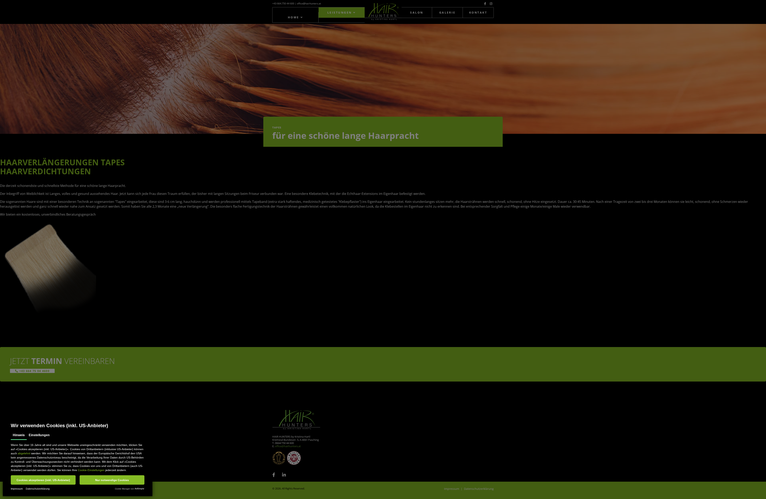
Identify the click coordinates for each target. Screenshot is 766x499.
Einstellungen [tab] (39, 435)
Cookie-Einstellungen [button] (91, 470)
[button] (43, 480)
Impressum (17, 488)
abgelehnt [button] (24, 453)
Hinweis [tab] (19, 435)
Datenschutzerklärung (38, 488)
